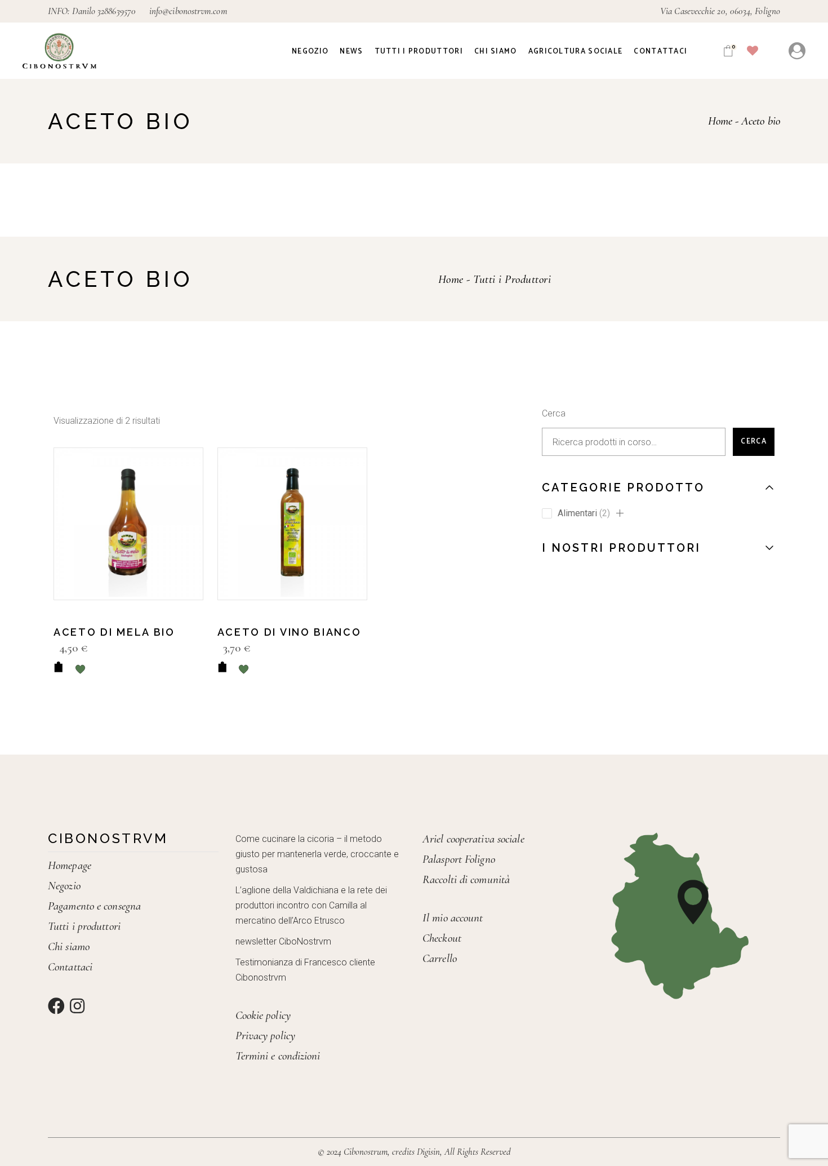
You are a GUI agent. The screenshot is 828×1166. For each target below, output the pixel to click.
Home (451, 279)
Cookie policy (263, 1015)
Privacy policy (265, 1035)
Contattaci (70, 967)
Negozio (64, 886)
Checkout (441, 938)
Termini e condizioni (277, 1056)
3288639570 (116, 11)
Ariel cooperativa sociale (473, 839)
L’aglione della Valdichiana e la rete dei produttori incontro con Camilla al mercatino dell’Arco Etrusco (311, 905)
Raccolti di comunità (466, 879)
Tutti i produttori (84, 926)
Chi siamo (69, 946)
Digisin (428, 1152)
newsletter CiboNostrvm (283, 941)
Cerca (554, 413)
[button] (619, 513)
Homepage (69, 865)
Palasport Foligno (458, 859)
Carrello (439, 958)
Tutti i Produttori (512, 279)
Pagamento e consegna (94, 906)
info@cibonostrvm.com (188, 11)
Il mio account (452, 918)
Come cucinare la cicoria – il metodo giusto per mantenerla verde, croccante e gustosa (317, 854)
